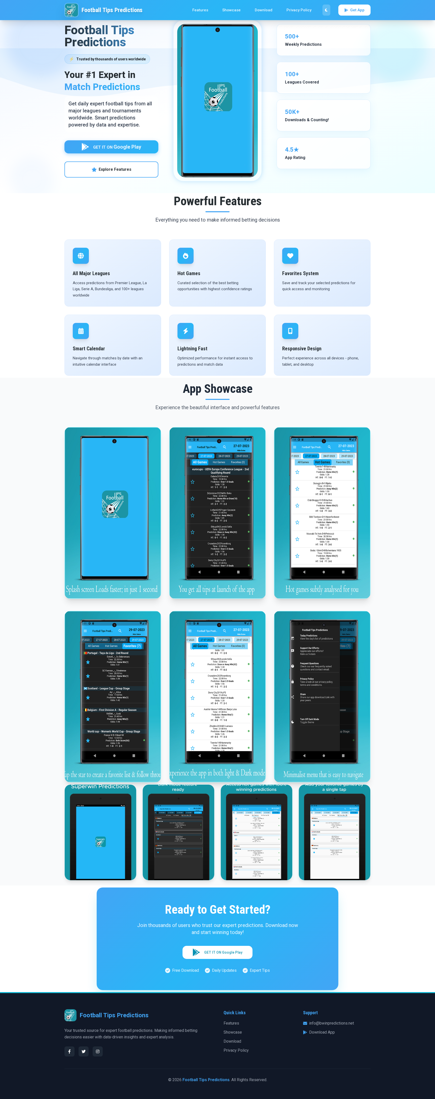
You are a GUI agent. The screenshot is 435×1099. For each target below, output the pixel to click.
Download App (322, 1032)
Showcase (231, 10)
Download (263, 10)
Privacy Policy (298, 10)
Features (200, 10)
